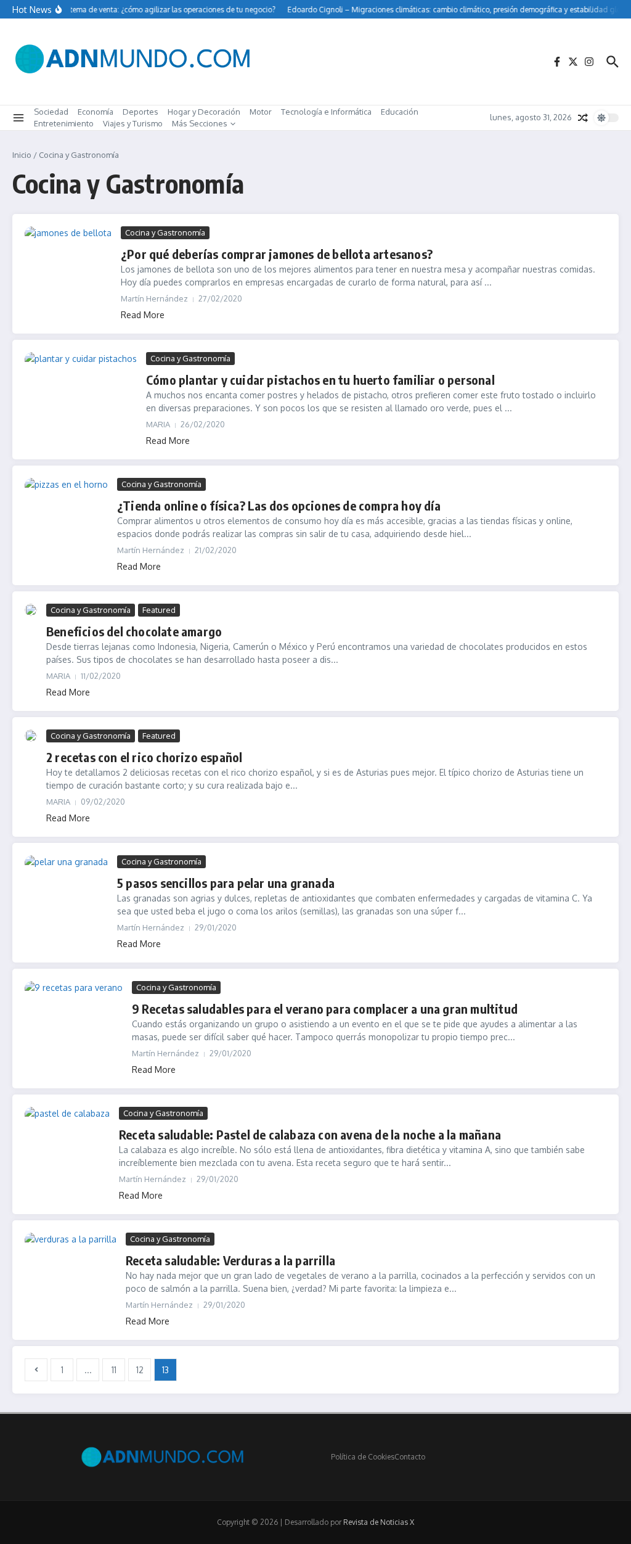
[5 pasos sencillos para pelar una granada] (66, 878)
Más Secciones (199, 123)
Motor (261, 112)
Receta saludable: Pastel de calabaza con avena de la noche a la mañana (310, 1134)
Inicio (21, 155)
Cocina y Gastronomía (165, 232)
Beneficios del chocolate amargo (134, 631)
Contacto (409, 1456)
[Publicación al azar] (583, 118)
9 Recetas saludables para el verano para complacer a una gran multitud (325, 1008)
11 (114, 1370)
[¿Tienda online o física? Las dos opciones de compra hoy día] (66, 505)
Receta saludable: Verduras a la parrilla (230, 1260)
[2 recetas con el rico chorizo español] (31, 735)
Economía (95, 112)
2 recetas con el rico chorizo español (144, 757)
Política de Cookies (362, 1456)
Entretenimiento (64, 123)
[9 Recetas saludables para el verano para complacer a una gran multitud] (74, 1009)
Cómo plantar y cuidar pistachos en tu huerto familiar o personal (320, 379)
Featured (159, 610)
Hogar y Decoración (204, 112)
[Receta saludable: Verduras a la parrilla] (70, 1258)
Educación (399, 112)
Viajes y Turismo (133, 123)
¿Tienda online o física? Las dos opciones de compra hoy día (279, 505)
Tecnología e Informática (326, 112)
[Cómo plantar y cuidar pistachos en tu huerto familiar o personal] (81, 389)
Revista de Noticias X (378, 1522)
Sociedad (51, 112)
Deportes (140, 112)
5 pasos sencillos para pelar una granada (226, 882)
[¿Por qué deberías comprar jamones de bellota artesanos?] (68, 259)
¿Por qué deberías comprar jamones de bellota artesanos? (277, 253)
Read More (143, 315)
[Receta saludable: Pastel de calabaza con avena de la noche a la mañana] (67, 1133)
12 (140, 1370)
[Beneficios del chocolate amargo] (31, 610)
